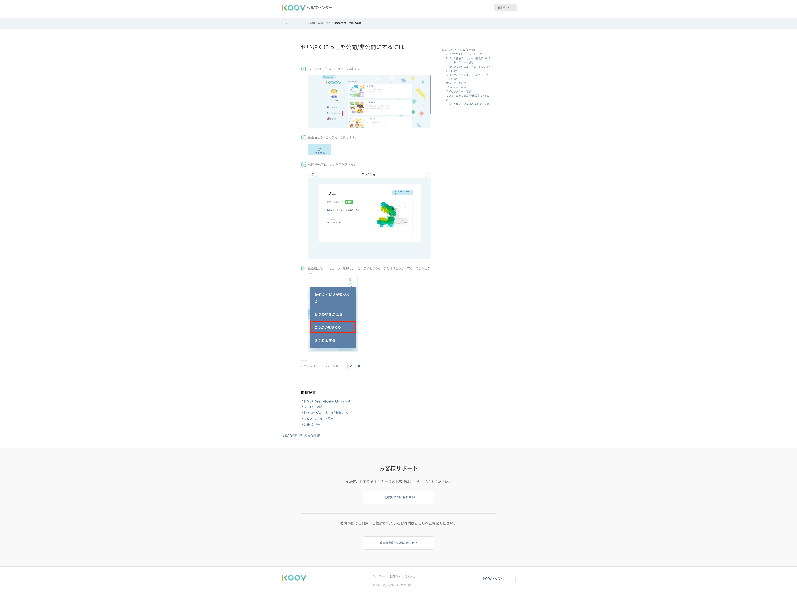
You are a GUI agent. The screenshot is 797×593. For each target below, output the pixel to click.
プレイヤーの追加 (456, 83)
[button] (350, 366)
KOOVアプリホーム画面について (464, 54)
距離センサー (312, 424)
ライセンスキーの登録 (458, 91)
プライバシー (377, 576)
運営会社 (410, 576)
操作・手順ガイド (320, 23)
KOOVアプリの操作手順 (347, 23)
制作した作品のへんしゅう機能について (468, 58)
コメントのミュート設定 (459, 62)
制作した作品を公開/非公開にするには (467, 104)
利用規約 (395, 576)
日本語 (501, 7)
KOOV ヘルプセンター (294, 23)
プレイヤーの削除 (456, 87)
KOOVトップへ (493, 578)
